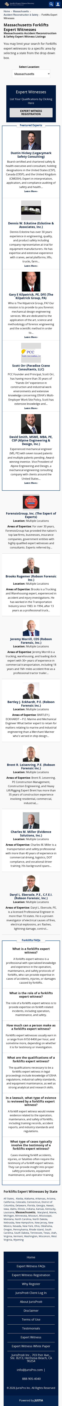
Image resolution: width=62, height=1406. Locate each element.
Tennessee (36, 1233)
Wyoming (18, 1240)
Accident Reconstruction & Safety (21, 14)
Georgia (40, 1206)
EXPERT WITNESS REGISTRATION (31, 113)
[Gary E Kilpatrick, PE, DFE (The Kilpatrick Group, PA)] (31, 282)
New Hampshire (24, 1223)
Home (7, 11)
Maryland (42, 1212)
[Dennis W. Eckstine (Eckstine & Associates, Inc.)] (31, 210)
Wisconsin (44, 1236)
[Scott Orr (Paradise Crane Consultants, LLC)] (31, 353)
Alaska (19, 1199)
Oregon (8, 1230)
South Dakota (21, 1233)
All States (9, 1199)
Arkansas (40, 1199)
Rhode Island (36, 1230)
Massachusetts (21, 11)
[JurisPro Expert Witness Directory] (23, 4)
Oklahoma (46, 1226)
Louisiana (9, 1212)
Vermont (18, 1236)
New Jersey (41, 1223)
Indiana (30, 1209)
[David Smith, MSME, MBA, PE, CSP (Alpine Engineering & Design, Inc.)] (31, 424)
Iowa (6, 1209)
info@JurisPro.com (30, 1370)
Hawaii (50, 1206)
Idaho (13, 1209)
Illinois (21, 1209)
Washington (30, 1236)
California (9, 1202)
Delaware (21, 1206)
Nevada (17, 1226)
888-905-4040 (31, 1379)
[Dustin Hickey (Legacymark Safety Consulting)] (31, 140)
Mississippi (45, 1216)
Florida (31, 1206)
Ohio (37, 1226)
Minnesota (21, 1216)
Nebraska (9, 1223)
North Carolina (23, 1219)
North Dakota (40, 1219)
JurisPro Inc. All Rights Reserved (35, 1388)
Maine (52, 1212)
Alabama (29, 1199)
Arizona (51, 1199)
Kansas (40, 1209)
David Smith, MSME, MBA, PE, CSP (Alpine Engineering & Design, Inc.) (31, 441)
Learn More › (31, 191)
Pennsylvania (20, 1230)
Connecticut (33, 1202)
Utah (53, 1233)
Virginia (8, 1236)
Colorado (21, 1202)
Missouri (33, 1216)
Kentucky (50, 1209)
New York (27, 1226)
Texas (46, 1233)
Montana (9, 1219)
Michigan (9, 1216)
